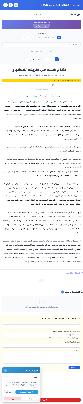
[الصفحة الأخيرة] (26, 59)
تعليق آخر (8, 392)
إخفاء (30, 399)
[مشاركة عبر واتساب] (36, 96)
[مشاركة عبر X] (32, 96)
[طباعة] (41, 96)
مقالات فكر (46, 37)
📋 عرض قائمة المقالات (41, 400)
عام (59, 37)
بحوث (53, 37)
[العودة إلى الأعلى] (41, 280)
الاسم (78, 323)
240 (38, 59)
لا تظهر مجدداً (12, 399)
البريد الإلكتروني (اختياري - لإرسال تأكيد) (62, 334)
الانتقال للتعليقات (25, 392)
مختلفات (31, 37)
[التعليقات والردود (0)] (49, 96)
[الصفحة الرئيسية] (5, 5)
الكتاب (24, 37)
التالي (32, 59)
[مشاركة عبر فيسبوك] (27, 96)
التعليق (77, 350)
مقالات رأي (39, 37)
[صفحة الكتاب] (11, 5)
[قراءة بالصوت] (45, 96)
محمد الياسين (23, 75)
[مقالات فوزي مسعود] (16, 5)
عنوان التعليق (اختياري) (72, 342)
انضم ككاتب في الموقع (42, 26)
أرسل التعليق (74, 367)
